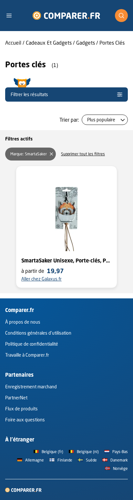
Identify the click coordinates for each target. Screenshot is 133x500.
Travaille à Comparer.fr (27, 355)
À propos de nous (22, 322)
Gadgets (85, 42)
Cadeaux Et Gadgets (49, 42)
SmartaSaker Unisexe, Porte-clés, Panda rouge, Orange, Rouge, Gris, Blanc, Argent (66, 260)
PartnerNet (16, 397)
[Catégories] (11, 15)
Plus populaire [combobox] (101, 119)
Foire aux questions (25, 419)
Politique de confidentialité (31, 344)
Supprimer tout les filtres (83, 153)
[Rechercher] (121, 15)
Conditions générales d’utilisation (38, 333)
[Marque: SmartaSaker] (51, 154)
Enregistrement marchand (31, 386)
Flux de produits (21, 408)
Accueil (13, 42)
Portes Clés (112, 42)
